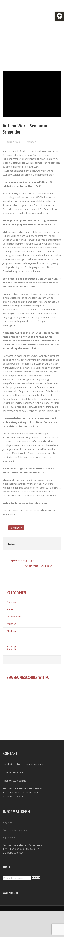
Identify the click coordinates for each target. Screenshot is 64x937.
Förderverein (14, 616)
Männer (31, 141)
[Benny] (32, 94)
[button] (59, 16)
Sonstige (12, 602)
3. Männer (16, 527)
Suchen (36, 877)
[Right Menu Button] (62, 935)
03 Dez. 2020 (13, 141)
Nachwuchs (13, 631)
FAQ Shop (8, 822)
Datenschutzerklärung (15, 830)
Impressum (9, 837)
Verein (10, 609)
